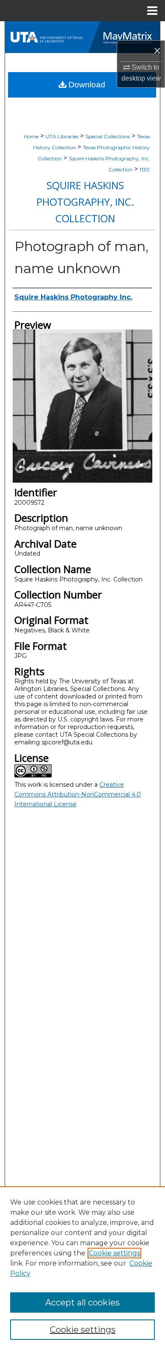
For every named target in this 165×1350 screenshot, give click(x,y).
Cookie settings (114, 1253)
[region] (82, 1268)
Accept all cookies (82, 1302)
